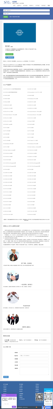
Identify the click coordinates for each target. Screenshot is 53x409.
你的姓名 (16, 352)
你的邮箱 (16, 358)
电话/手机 (16, 355)
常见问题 (20, 389)
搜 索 (6, 16)
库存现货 (37, 391)
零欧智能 (20, 397)
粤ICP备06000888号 (31, 407)
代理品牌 (37, 387)
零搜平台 (20, 395)
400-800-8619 (10, 54)
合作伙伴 (20, 387)
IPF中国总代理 (21, 399)
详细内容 (16, 368)
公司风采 (4, 391)
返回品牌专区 (10, 57)
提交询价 (6, 376)
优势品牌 (37, 389)
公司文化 (4, 387)
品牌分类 (37, 386)
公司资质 (4, 389)
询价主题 (16, 365)
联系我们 (20, 391)
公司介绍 (4, 386)
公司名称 (16, 362)
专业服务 (20, 386)
